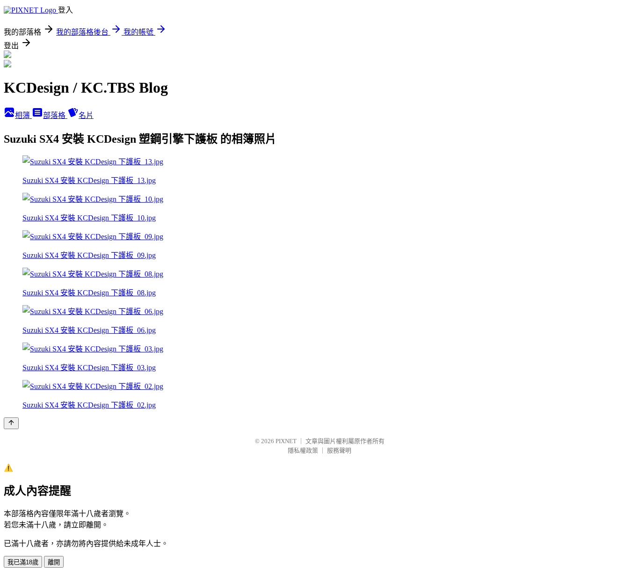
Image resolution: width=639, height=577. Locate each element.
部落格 (55, 115)
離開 (54, 562)
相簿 (23, 115)
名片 (86, 115)
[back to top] (11, 423)
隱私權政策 (303, 450)
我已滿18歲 (22, 562)
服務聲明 (339, 450)
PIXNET (286, 441)
